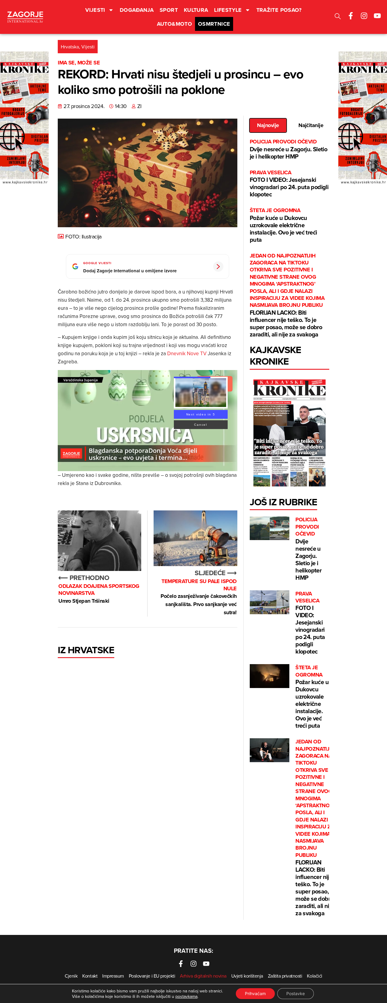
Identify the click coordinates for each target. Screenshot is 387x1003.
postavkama (186, 996)
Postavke (295, 993)
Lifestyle (228, 10)
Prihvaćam (255, 993)
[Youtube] (377, 15)
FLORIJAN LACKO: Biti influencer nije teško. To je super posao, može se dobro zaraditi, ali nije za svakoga (287, 295)
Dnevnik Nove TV (187, 353)
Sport (169, 10)
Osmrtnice (214, 24)
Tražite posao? (279, 10)
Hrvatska (70, 46)
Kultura (196, 10)
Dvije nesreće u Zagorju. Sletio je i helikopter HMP (288, 149)
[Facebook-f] (350, 15)
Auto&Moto (174, 24)
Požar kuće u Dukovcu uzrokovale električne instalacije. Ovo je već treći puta (283, 225)
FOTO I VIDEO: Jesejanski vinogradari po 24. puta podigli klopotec (289, 183)
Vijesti (95, 10)
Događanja (137, 10)
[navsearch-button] (337, 17)
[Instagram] (364, 15)
